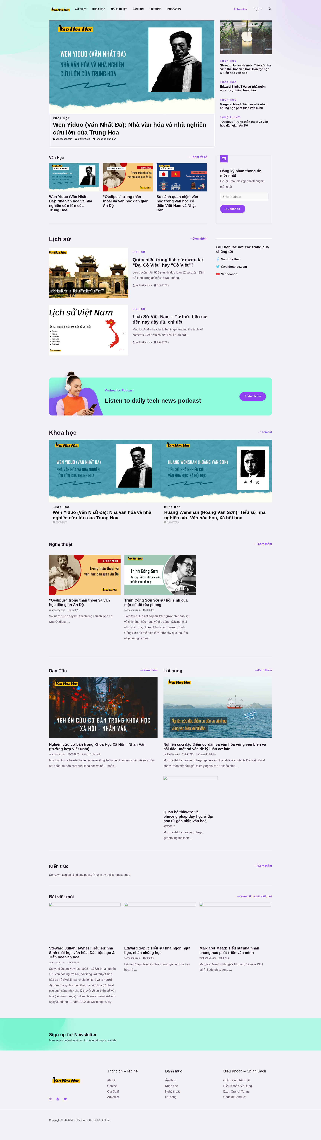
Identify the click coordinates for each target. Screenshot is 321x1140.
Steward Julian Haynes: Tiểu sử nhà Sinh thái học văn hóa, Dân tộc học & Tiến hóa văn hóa (245, 69)
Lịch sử (139, 252)
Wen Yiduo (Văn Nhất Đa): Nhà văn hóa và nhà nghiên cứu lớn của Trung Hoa (102, 515)
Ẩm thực (170, 1080)
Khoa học (61, 507)
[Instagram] (50, 1099)
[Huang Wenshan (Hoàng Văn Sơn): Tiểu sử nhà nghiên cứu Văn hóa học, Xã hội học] (216, 470)
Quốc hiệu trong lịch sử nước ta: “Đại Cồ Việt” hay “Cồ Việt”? (168, 262)
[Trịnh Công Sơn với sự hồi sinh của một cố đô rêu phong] (160, 574)
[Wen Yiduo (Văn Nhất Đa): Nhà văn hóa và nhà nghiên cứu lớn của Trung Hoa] (74, 177)
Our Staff (113, 1091)
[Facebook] (57, 1099)
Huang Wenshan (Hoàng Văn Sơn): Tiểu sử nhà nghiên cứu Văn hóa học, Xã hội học (214, 515)
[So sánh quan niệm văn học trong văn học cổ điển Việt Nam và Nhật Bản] (182, 177)
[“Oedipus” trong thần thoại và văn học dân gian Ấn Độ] (128, 177)
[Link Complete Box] (131, 81)
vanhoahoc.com (144, 285)
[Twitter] (65, 1099)
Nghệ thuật (172, 1091)
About (111, 1080)
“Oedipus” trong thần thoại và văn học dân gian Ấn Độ (125, 201)
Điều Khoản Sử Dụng (237, 1086)
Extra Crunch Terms (236, 1091)
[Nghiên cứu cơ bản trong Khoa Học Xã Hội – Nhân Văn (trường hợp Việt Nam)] (103, 707)
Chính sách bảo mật (236, 1080)
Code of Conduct (234, 1097)
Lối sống (170, 1097)
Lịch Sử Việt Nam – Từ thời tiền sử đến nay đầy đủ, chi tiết (170, 319)
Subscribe (233, 208)
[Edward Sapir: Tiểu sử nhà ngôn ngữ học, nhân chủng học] (160, 922)
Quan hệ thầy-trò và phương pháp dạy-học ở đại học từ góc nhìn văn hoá (188, 816)
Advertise (113, 1097)
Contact (112, 1086)
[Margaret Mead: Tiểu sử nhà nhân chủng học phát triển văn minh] (235, 922)
